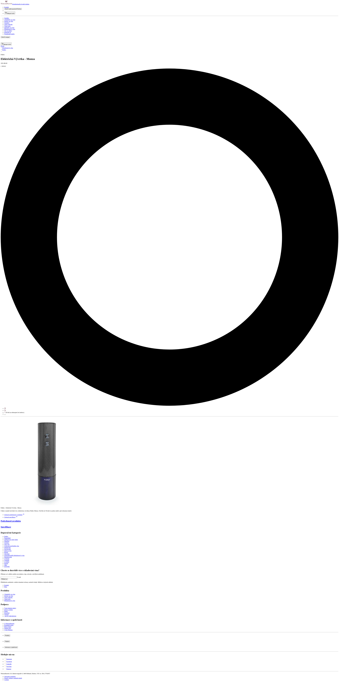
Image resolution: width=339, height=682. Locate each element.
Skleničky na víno (9, 27)
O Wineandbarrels (9, 623)
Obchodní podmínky (10, 676)
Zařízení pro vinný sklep (11, 539)
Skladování (7, 547)
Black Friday (7, 627)
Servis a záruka (8, 609)
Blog (5, 587)
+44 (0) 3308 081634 (10, 616)
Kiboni (6, 563)
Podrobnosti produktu (11, 521)
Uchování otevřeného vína (11, 546)
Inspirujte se (7, 32)
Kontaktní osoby (9, 625)
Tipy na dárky (8, 31)
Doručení (6, 613)
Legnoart (6, 558)
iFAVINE (7, 566)
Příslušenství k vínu (9, 29)
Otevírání (6, 554)
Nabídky (6, 18)
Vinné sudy (7, 26)
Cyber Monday (8, 630)
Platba (6, 611)
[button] (45, 461)
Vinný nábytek (8, 24)
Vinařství (6, 23)
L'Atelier (6, 562)
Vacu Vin (6, 544)
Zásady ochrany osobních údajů (13, 678)
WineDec (6, 541)
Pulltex (4, 50)
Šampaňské (7, 538)
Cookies (6, 680)
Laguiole (6, 560)
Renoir (6, 552)
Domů (2, 46)
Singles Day (7, 628)
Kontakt (6, 7)
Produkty (7, 635)
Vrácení (6, 614)
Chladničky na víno (9, 19)
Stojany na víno (8, 21)
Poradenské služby (9, 34)
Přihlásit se (4, 579)
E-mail (19, 577)
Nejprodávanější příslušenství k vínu (14, 555)
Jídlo (5, 565)
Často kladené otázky (10, 608)
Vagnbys (6, 543)
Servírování (7, 549)
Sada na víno (7, 550)
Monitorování (8, 557)
